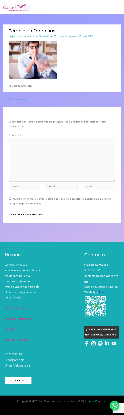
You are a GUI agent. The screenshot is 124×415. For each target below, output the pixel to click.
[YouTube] (113, 343)
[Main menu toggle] (117, 7)
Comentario (16, 135)
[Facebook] (86, 343)
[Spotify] (100, 343)
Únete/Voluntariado (17, 365)
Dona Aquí (18, 380)
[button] (114, 405)
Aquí (101, 292)
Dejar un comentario (20, 36)
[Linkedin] (107, 343)
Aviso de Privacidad (96, 401)
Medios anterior (14, 99)
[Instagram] (93, 343)
